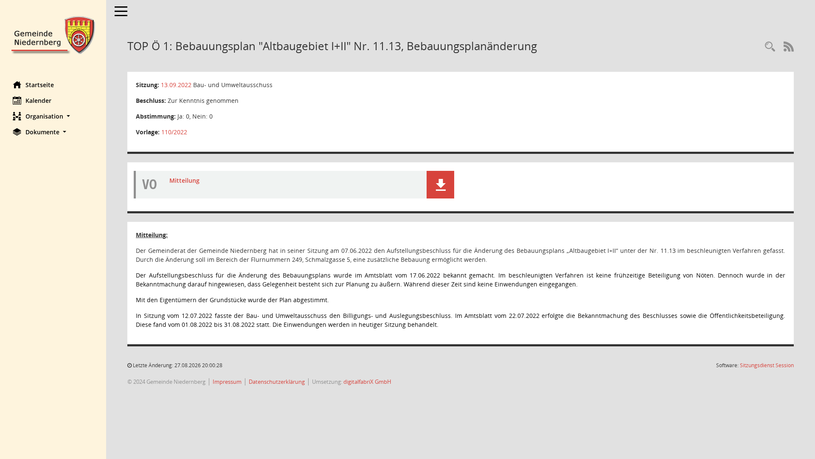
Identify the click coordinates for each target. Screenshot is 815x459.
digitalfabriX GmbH (367, 381)
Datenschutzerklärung (277, 381)
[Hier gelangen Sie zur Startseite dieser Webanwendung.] (53, 34)
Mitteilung (184, 180)
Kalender (38, 100)
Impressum (227, 381)
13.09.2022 (176, 85)
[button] (53, 116)
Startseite (39, 85)
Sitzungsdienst (767, 365)
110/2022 (174, 132)
